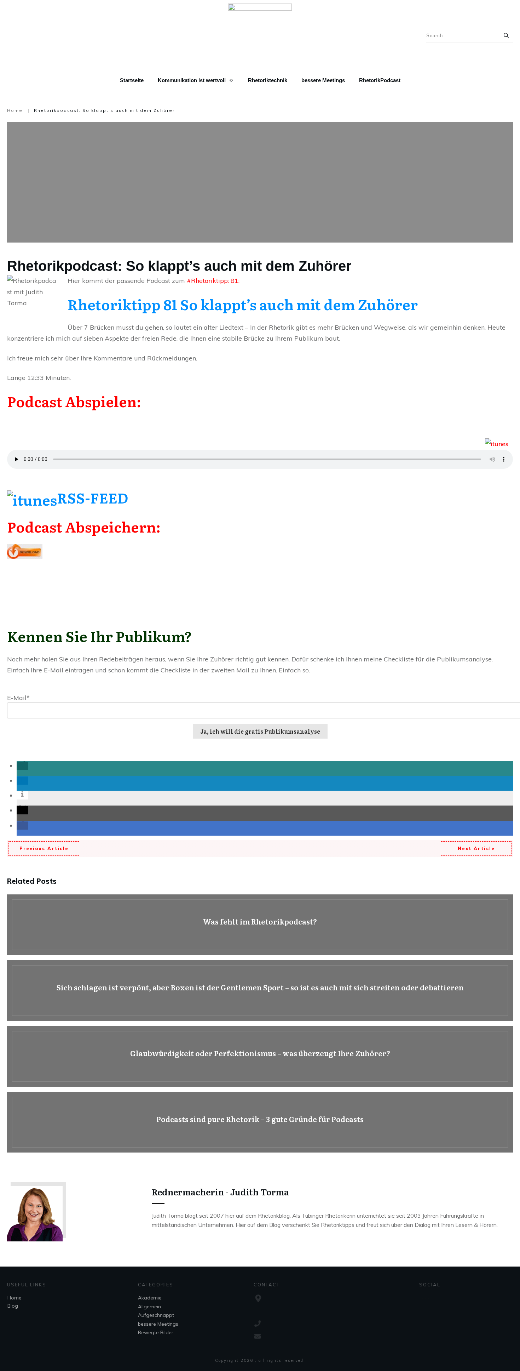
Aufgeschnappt (156, 1315)
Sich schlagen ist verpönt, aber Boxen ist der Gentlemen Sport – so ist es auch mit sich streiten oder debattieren (260, 990)
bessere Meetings (158, 1324)
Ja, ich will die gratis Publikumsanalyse (260, 731)
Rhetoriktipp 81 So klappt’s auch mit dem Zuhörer (243, 304)
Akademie (150, 1298)
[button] (22, 766)
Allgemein (149, 1306)
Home (14, 1298)
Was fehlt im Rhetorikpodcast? (260, 924)
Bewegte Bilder (155, 1332)
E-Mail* (18, 698)
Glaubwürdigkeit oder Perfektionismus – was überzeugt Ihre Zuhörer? (260, 1056)
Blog (12, 1306)
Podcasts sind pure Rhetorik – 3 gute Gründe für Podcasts (260, 1122)
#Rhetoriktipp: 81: (213, 281)
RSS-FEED (92, 497)
